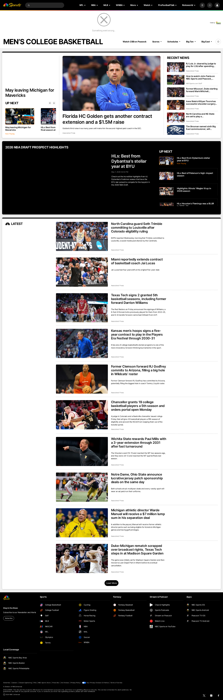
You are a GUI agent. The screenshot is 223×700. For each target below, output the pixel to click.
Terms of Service (116, 682)
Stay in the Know (10, 608)
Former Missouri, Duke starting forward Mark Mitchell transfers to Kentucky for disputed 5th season (202, 90)
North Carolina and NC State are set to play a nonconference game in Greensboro (200, 115)
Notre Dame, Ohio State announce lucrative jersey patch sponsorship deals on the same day (137, 478)
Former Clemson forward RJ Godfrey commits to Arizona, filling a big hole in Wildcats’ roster (138, 370)
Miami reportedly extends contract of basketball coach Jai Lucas (137, 261)
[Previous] (49, 103)
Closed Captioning (25, 682)
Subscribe (8, 618)
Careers (14, 682)
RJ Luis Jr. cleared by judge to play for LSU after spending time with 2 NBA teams (201, 64)
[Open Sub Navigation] (85, 5)
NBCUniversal (17, 686)
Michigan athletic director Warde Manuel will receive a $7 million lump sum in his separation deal (138, 514)
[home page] (12, 5)
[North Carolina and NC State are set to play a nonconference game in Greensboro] (175, 117)
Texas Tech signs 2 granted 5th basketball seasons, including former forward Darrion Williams (138, 299)
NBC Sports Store (44, 682)
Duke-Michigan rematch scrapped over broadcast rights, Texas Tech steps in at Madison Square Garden (137, 549)
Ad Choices (65, 682)
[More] (202, 5)
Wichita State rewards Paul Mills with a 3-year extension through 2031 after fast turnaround (138, 442)
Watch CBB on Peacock (134, 41)
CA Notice (105, 682)
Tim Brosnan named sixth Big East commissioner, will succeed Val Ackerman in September (201, 127)
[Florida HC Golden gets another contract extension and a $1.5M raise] (111, 83)
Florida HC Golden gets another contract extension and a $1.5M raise (107, 119)
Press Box (55, 682)
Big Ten (190, 41)
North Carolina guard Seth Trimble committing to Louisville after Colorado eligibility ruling (136, 227)
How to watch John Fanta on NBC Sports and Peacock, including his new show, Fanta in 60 (201, 77)
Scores (155, 41)
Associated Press (69, 133)
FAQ (35, 682)
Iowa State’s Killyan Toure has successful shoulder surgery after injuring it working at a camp (201, 102)
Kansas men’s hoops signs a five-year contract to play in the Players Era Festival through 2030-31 (137, 334)
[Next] (54, 103)
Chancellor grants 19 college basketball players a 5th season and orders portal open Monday (138, 405)
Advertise (6, 682)
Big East (205, 41)
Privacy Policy (75, 682)
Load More (111, 583)
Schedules (172, 41)
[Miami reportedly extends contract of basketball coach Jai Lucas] (82, 272)
